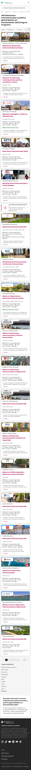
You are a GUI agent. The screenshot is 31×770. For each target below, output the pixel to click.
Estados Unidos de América (8, 667)
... (21, 660)
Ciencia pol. (19, 29)
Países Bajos (4, 674)
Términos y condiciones (6, 766)
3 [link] (12, 660)
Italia (2, 679)
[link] (27, 660)
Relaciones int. (10, 29)
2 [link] (9, 660)
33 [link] (24, 660)
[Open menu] (28, 2)
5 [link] (18, 660)
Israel (2, 684)
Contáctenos (4, 759)
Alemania (3, 686)
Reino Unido (4, 670)
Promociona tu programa (7, 756)
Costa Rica (4, 672)
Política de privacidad (17, 766)
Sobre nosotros (5, 753)
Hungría (3, 677)
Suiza (2, 689)
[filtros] (28, 29)
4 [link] (15, 660)
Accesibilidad (26, 766)
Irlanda (3, 681)
